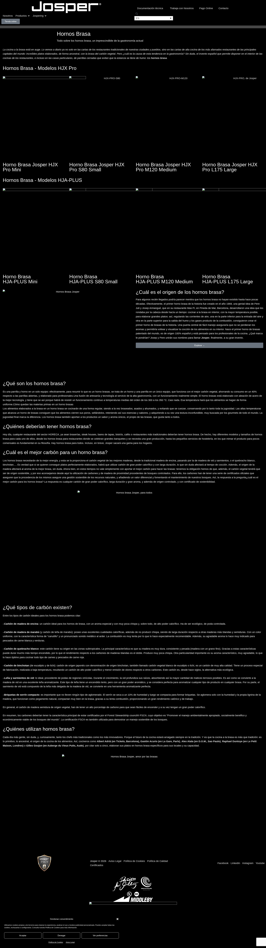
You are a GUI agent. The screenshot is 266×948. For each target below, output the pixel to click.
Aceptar (22, 935)
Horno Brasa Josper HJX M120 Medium (163, 167)
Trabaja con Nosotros (182, 8)
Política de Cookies (55, 942)
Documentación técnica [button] (150, 8)
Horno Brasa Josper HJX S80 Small (96, 167)
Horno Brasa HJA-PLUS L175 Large (227, 279)
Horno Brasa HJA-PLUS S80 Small (93, 279)
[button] (117, 919)
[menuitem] (153, 18)
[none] (153, 18)
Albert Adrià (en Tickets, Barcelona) (118, 741)
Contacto (223, 8)
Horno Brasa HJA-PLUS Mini (20, 279)
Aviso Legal (70, 942)
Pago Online (206, 8)
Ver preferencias (100, 935)
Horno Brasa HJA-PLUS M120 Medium (164, 279)
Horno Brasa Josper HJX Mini (30, 167)
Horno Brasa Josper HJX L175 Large (229, 167)
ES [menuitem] (137, 18)
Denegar (61, 935)
